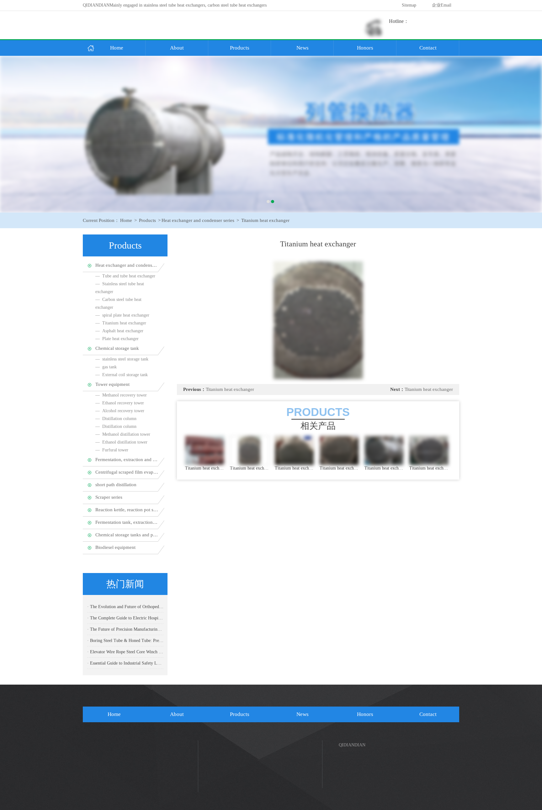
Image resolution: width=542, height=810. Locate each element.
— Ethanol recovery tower (119, 403)
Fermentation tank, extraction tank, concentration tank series (126, 522)
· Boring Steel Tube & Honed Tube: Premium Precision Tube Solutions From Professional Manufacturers (125, 640)
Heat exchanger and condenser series (198, 220)
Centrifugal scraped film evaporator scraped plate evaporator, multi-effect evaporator (126, 472)
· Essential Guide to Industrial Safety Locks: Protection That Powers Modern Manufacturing (125, 663)
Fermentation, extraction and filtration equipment (126, 459)
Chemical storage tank (117, 348)
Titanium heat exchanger (265, 220)
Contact (428, 48)
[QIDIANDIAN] (271, 134)
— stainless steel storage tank (121, 359)
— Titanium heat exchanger (120, 323)
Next (531, 134)
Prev (11, 134)
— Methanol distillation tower (122, 434)
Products (239, 48)
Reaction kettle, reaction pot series (126, 509)
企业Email (441, 5)
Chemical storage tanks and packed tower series (126, 534)
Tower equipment (112, 384)
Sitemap (409, 5)
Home (116, 48)
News (302, 48)
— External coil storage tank (121, 374)
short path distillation (115, 484)
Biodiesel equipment (115, 547)
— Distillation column (115, 418)
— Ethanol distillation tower (121, 442)
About (177, 48)
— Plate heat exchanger (117, 338)
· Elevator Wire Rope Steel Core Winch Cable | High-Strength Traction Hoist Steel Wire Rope (125, 652)
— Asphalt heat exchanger (119, 331)
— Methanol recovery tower (121, 395)
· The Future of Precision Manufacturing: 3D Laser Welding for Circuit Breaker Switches (125, 629)
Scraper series (108, 497)
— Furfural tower (111, 450)
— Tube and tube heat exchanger (125, 276)
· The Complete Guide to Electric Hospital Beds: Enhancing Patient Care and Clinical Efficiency (125, 618)
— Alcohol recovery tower (119, 410)
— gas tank (106, 367)
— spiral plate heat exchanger (122, 315)
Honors (365, 48)
